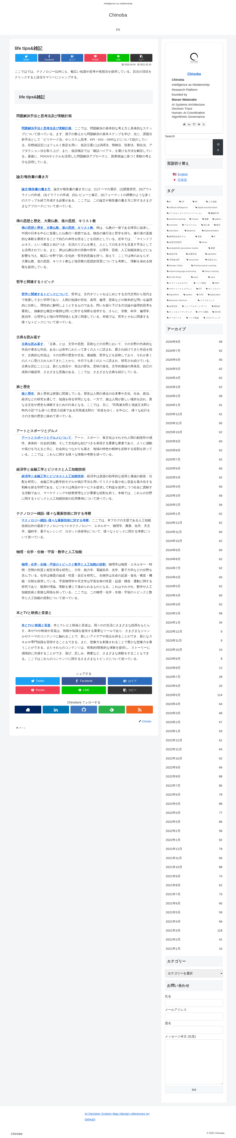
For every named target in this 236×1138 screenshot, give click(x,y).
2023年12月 (194, 631)
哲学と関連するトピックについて (45, 294)
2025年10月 (194, 432)
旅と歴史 (28, 393)
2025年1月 (194, 513)
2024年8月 (194, 559)
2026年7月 (194, 350)
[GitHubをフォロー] (83, 709)
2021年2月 (194, 939)
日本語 (182, 180)
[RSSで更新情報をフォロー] (139, 709)
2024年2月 (194, 613)
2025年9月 (194, 441)
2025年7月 (194, 459)
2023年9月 (194, 658)
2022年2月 (194, 831)
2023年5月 (194, 695)
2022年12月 (194, 740)
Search (170, 136)
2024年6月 (194, 577)
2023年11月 (194, 640)
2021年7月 (194, 894)
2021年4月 (194, 921)
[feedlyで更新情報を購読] (111, 709)
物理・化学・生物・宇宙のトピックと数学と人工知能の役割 (64, 564)
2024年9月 (194, 550)
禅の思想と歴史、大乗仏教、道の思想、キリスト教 (57, 227)
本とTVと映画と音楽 (36, 625)
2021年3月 (194, 930)
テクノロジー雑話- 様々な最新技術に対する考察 (55, 520)
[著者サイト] (28, 709)
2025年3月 (194, 495)
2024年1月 (194, 622)
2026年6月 (194, 359)
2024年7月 (194, 568)
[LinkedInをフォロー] (56, 709)
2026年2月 (194, 396)
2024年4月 (194, 595)
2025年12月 (194, 414)
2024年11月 (194, 532)
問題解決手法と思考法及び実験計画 (46, 128)
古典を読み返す (32, 344)
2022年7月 (194, 785)
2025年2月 (194, 504)
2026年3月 (194, 387)
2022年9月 (194, 767)
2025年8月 (194, 450)
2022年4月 (194, 812)
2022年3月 (194, 821)
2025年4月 (194, 486)
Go (218, 147)
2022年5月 (194, 803)
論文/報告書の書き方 (36, 189)
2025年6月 (194, 468)
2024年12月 (194, 522)
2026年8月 (194, 341)
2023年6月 (194, 686)
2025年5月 (194, 477)
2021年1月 (194, 948)
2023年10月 (194, 649)
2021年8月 (194, 885)
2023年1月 (194, 731)
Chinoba (194, 74)
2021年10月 (194, 867)
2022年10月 (194, 758)
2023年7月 (194, 677)
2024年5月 (194, 586)
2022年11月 (194, 749)
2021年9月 (194, 876)
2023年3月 (194, 713)
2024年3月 (194, 604)
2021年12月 (194, 849)
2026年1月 (194, 405)
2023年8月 (194, 668)
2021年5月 (194, 912)
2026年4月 (194, 378)
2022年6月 (194, 794)
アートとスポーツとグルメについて (46, 437)
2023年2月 (194, 722)
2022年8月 (194, 776)
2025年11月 (194, 423)
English (183, 174)
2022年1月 (194, 840)
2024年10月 (194, 541)
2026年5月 (194, 369)
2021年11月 (194, 858)
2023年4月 (194, 704)
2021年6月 (194, 903)
